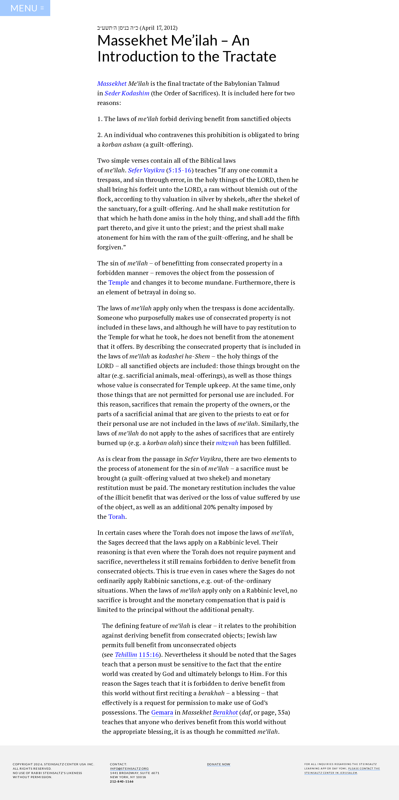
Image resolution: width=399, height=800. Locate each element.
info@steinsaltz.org (129, 768)
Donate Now (218, 764)
